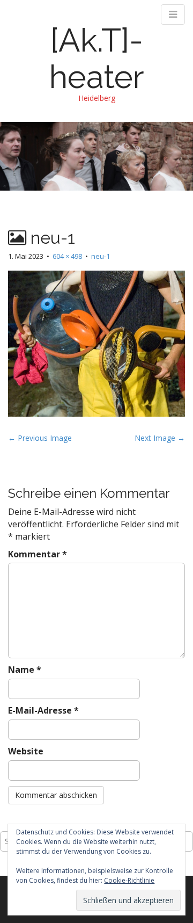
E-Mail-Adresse (43, 710)
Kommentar (37, 554)
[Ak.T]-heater (96, 58)
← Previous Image (40, 438)
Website (25, 751)
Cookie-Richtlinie (129, 880)
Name (24, 669)
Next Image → (160, 438)
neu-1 (100, 256)
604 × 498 (67, 256)
